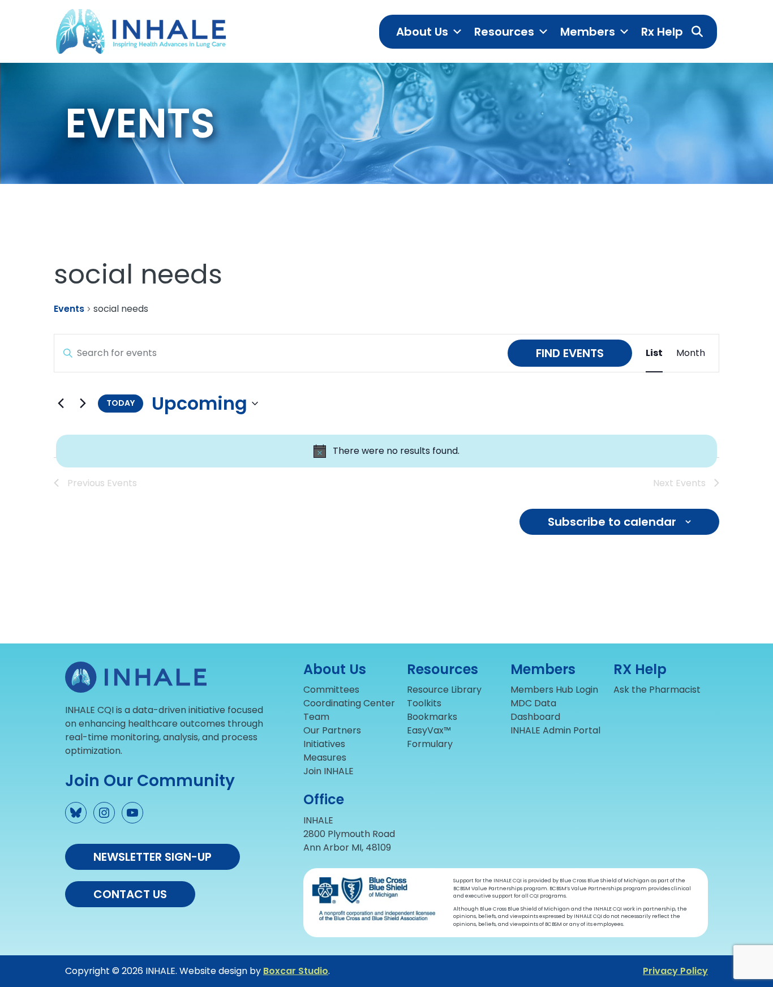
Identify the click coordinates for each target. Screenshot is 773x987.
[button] (697, 31)
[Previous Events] (60, 403)
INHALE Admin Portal (555, 730)
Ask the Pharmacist (657, 689)
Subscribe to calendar (612, 522)
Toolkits (424, 703)
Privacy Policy (675, 970)
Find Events (570, 353)
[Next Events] (82, 403)
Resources (504, 32)
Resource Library (444, 689)
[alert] (386, 451)
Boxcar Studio (295, 970)
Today (120, 403)
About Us (422, 32)
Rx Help (662, 32)
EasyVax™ (429, 730)
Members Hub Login (554, 689)
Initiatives (324, 743)
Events (69, 309)
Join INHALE (328, 771)
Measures (324, 757)
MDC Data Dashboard (535, 710)
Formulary (430, 743)
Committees (331, 689)
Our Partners (332, 730)
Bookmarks (432, 716)
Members (587, 32)
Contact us (130, 894)
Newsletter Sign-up (152, 857)
